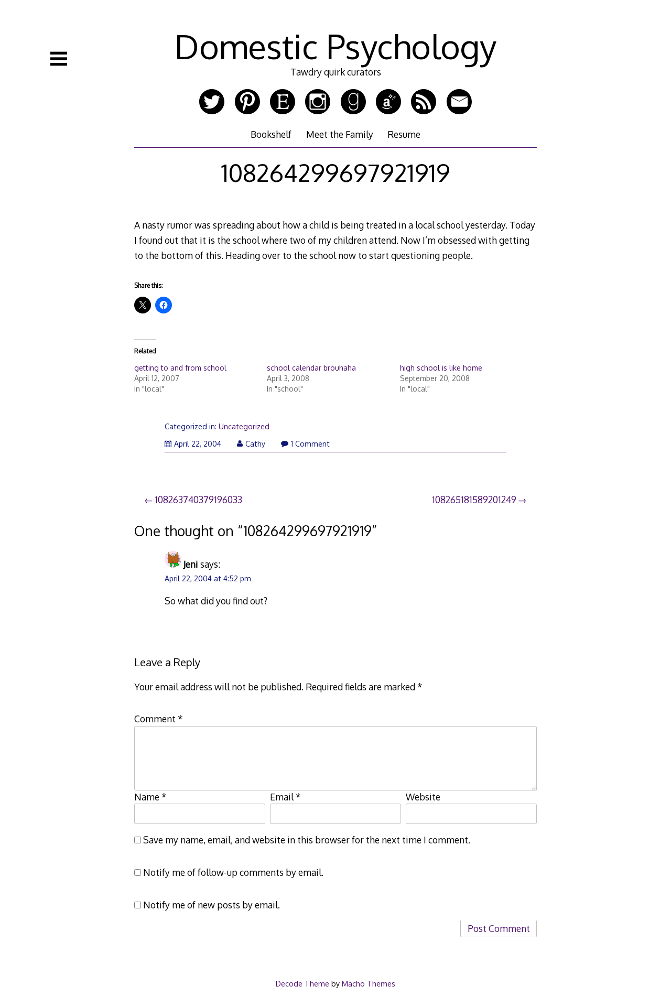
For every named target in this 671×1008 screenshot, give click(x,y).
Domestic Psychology (335, 46)
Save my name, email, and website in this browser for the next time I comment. (306, 840)
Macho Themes (368, 983)
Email (285, 797)
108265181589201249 (474, 499)
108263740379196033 (198, 499)
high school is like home (441, 367)
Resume (403, 134)
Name (150, 797)
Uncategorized (244, 426)
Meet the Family (339, 134)
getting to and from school (180, 367)
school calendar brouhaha (311, 367)
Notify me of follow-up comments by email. (233, 872)
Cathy (255, 443)
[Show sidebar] (58, 58)
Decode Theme (302, 983)
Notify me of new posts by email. (211, 905)
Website (423, 797)
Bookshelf (271, 134)
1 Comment (310, 443)
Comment (158, 718)
